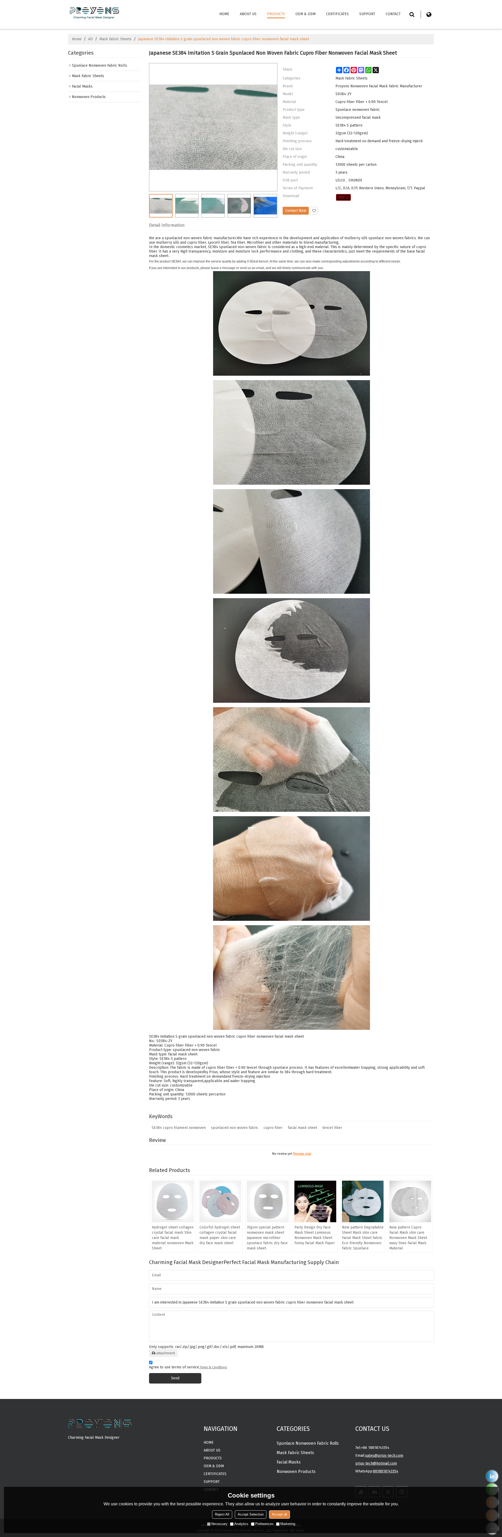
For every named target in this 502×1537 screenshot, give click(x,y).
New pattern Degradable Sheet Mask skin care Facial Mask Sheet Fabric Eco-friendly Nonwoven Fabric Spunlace (363, 1237)
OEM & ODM (305, 14)
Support (367, 14)
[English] (429, 14)
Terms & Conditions (213, 1367)
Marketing (287, 1524)
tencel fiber (332, 1127)
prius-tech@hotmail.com (376, 1463)
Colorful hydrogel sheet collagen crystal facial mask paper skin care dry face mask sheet (219, 1235)
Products (276, 14)
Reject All (222, 1514)
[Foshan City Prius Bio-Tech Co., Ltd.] (94, 12)
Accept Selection (251, 1514)
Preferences (264, 1524)
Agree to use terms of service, (188, 1367)
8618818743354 (385, 1471)
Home (224, 14)
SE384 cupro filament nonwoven (179, 1127)
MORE (73, 1446)
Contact (393, 14)
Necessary (219, 1524)
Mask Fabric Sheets (115, 39)
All (90, 39)
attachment (165, 1353)
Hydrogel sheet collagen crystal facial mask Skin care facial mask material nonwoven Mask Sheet (172, 1237)
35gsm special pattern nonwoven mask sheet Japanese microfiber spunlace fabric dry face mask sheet (267, 1237)
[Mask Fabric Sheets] (343, 197)
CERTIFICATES (337, 14)
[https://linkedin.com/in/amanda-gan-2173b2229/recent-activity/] (492, 1476)
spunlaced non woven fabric (234, 1127)
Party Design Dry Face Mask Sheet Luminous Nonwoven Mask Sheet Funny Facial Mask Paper (314, 1235)
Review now (302, 1154)
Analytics (241, 1524)
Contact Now (295, 210)
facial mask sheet (302, 1127)
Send (175, 1378)
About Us (248, 14)
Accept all (279, 1514)
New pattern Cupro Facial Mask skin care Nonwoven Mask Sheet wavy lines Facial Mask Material (408, 1237)
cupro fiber (273, 1127)
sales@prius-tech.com (384, 1455)
